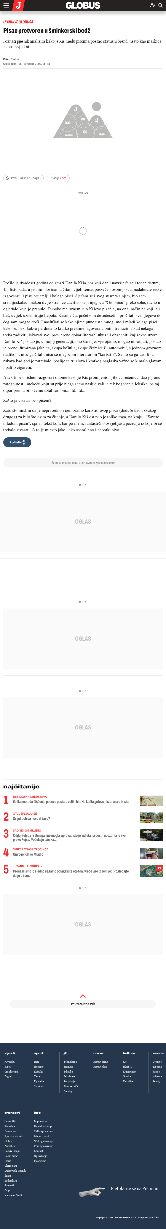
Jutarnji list (10, 1121)
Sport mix (39, 1086)
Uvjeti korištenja (43, 1126)
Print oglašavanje (43, 1146)
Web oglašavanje (43, 1141)
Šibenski (9, 1185)
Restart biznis (100, 1061)
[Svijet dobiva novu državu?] (151, 817)
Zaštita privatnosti (44, 1131)
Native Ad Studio (14, 1195)
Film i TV (127, 1066)
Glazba (127, 1076)
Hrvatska (9, 1061)
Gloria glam (11, 1165)
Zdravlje (68, 1071)
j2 (65, 1053)
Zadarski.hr (11, 1180)
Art (124, 1061)
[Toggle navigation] (6, 5)
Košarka (38, 1071)
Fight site (39, 1081)
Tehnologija (70, 1061)
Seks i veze (69, 1076)
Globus (15, 59)
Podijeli (56, 178)
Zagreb (8, 1076)
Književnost (129, 1071)
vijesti (10, 1053)
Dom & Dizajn (12, 1151)
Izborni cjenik (41, 1136)
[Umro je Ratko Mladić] (151, 853)
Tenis (37, 1076)
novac (99, 1053)
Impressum (40, 1121)
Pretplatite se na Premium (135, 1189)
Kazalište (128, 1081)
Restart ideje (100, 1066)
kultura (129, 1053)
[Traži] (160, 5)
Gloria (8, 1161)
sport (39, 1053)
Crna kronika (11, 1071)
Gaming (68, 1091)
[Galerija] (83, 119)
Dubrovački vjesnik (15, 1170)
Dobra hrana (11, 1156)
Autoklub (10, 1146)
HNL (36, 1061)
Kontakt (38, 1151)
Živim (8, 1175)
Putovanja (69, 1081)
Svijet (8, 1066)
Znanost (68, 1066)
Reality (156, 1081)
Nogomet (39, 1066)
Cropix (8, 1190)
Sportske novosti (13, 1136)
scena (158, 1053)
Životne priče (71, 1086)
